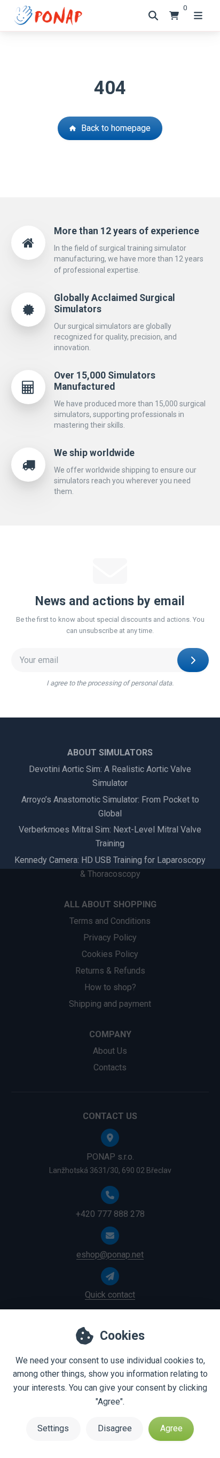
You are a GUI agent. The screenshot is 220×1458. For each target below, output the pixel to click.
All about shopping (110, 904)
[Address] (110, 1138)
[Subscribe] (193, 660)
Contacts (110, 1067)
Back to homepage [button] (116, 128)
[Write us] (110, 1276)
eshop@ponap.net (110, 1254)
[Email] (110, 1235)
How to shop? (110, 987)
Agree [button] (171, 1428)
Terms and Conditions (110, 921)
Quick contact (110, 1295)
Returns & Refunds (110, 971)
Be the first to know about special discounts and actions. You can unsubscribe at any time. (110, 625)
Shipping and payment (110, 1004)
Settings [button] (53, 1428)
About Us (110, 1051)
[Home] (47, 15)
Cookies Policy (110, 954)
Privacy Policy (110, 937)
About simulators (110, 752)
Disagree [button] (115, 1428)
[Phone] (110, 1195)
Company (110, 1034)
